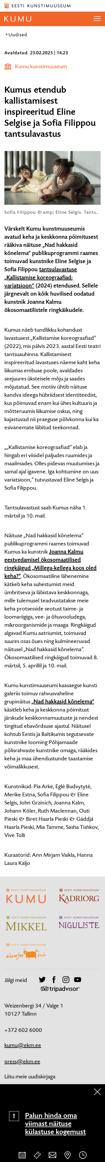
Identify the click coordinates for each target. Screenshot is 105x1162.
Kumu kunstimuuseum (41, 66)
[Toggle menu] (97, 18)
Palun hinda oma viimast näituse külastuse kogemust (55, 1123)
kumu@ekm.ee (22, 1045)
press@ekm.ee (22, 1061)
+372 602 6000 (23, 1030)
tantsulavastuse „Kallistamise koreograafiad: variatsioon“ (40, 277)
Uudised (17, 34)
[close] (97, 1091)
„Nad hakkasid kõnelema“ (63, 701)
